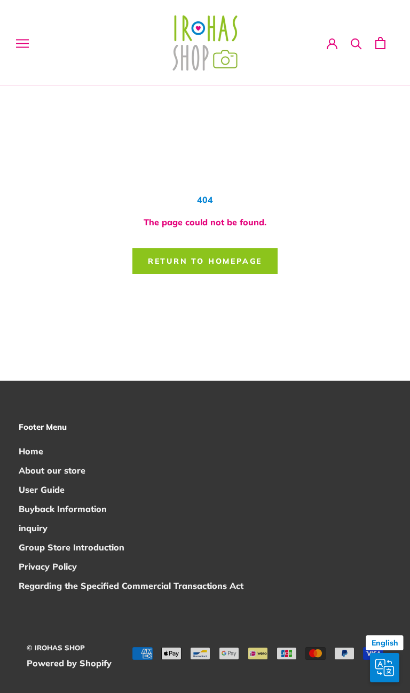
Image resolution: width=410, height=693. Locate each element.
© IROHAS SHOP (56, 647)
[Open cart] (380, 43)
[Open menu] (22, 43)
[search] (356, 43)
